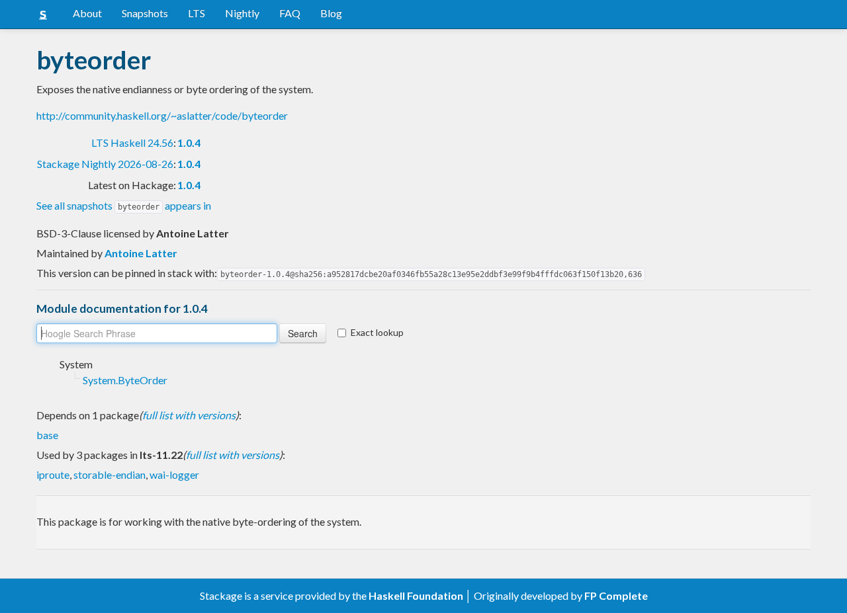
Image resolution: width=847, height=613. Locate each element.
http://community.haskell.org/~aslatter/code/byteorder (162, 115)
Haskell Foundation (416, 595)
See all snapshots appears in (123, 205)
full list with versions (189, 415)
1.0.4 (189, 142)
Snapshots (145, 13)
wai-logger (174, 474)
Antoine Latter (141, 253)
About (87, 13)
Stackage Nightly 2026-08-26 (105, 163)
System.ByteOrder (125, 380)
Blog (331, 13)
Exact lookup (377, 332)
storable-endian (109, 474)
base (47, 435)
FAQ (289, 13)
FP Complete (616, 595)
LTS (196, 13)
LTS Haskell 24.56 (132, 142)
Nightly (242, 13)
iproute (52, 474)
